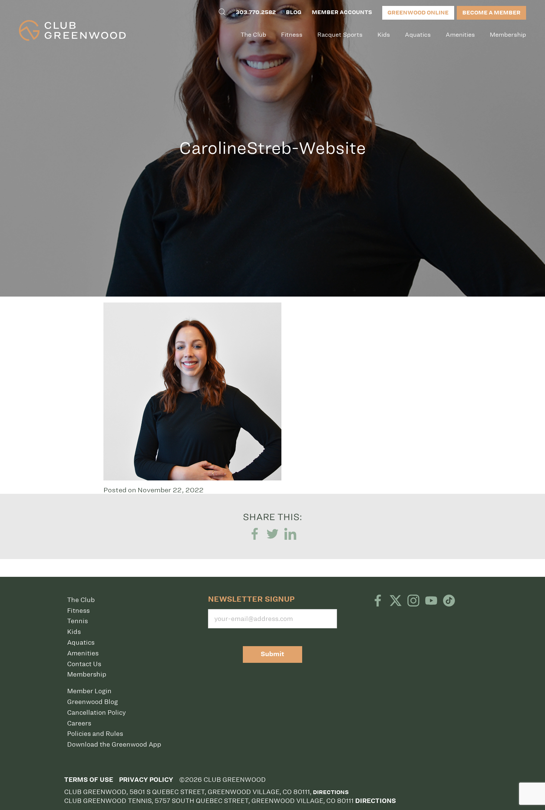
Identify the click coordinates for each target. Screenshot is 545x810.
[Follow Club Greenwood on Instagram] (413, 601)
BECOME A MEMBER (491, 12)
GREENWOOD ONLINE (418, 12)
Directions (331, 792)
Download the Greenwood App (114, 744)
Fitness (292, 35)
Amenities (460, 35)
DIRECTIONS (375, 801)
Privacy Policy (146, 780)
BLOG (293, 12)
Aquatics (418, 35)
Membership (508, 35)
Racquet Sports (340, 35)
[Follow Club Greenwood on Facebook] (378, 601)
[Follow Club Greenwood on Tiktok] (449, 601)
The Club (253, 35)
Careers (79, 723)
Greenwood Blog (92, 702)
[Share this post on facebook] (255, 534)
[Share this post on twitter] (272, 534)
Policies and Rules (95, 734)
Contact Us (84, 664)
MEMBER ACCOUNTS (342, 12)
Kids (383, 35)
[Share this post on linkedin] (290, 534)
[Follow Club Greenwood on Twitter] (395, 601)
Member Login (89, 691)
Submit (272, 654)
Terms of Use (88, 780)
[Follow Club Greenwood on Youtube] (431, 601)
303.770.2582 (256, 12)
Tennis (77, 621)
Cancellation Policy (96, 712)
